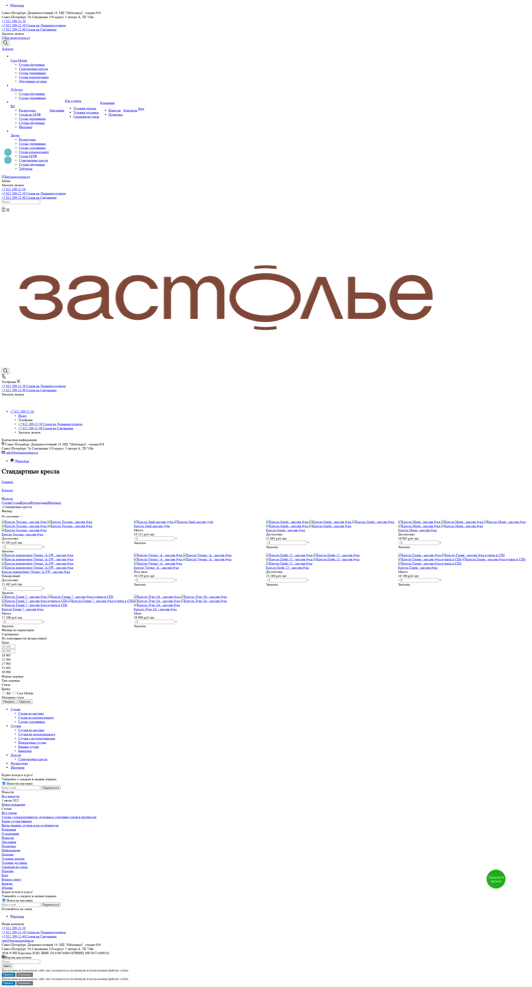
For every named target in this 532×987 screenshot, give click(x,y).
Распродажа (39, 503)
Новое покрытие (13, 804)
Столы (6, 503)
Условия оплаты (13, 859)
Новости (8, 838)
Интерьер (54, 503)
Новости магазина (19, 783)
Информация (11, 850)
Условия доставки (14, 863)
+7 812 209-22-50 (14, 21)
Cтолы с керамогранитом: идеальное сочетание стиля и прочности (49, 817)
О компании (10, 834)
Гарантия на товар (15, 867)
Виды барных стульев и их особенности (30, 825)
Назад (22, 416)
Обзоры (7, 888)
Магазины (9, 842)
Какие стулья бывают (17, 821)
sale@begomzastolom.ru (22, 452)
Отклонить (24, 974)
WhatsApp (17, 5)
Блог (5, 875)
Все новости (10, 796)
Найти (7, 966)
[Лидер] (30, 131)
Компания (9, 829)
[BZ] (30, 102)
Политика (9, 846)
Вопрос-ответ (11, 879)
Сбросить (25, 701)
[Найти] (3, 207)
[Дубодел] (30, 85)
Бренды (7, 883)
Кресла (26, 503)
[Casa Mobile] (30, 56)
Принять (8, 974)
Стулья (16, 503)
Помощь (8, 854)
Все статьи (9, 813)
